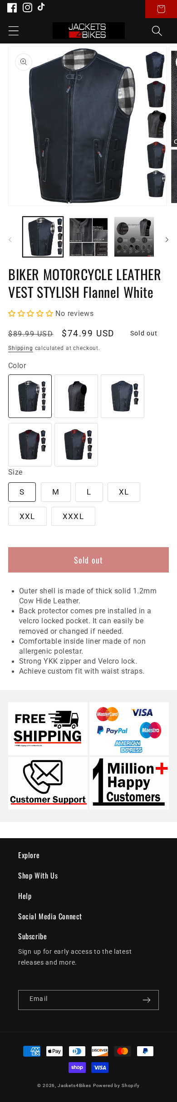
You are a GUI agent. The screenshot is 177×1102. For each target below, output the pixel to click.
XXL (27, 516)
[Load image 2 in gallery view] (89, 237)
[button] (14, 31)
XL (124, 491)
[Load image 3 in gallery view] (134, 237)
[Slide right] (167, 240)
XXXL (73, 516)
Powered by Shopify (116, 1085)
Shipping (20, 348)
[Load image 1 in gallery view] (43, 237)
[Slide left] (10, 240)
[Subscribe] (146, 1000)
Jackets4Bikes (74, 1085)
